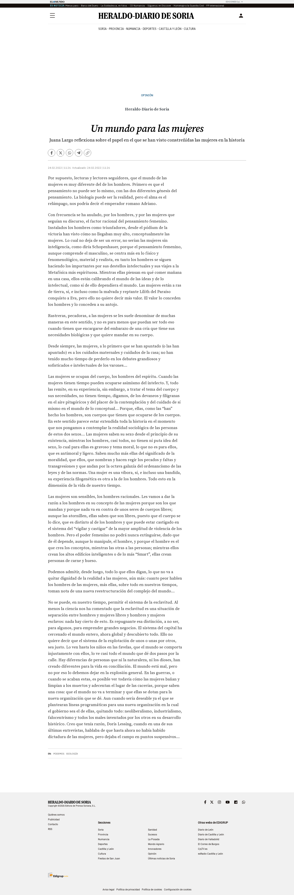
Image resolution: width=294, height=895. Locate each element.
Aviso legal (108, 889)
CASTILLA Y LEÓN (170, 29)
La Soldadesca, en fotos (114, 5)
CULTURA (190, 29)
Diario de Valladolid (208, 839)
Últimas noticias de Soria (161, 858)
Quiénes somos (56, 814)
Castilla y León (106, 849)
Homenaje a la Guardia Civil (189, 5)
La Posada (154, 839)
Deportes (103, 844)
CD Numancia (137, 5)
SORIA (102, 29)
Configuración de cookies (177, 889)
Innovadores (154, 849)
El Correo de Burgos (208, 844)
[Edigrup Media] (58, 875)
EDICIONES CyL (233, 2)
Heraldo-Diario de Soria (147, 109)
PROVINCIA (116, 29)
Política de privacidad (128, 889)
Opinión (147, 95)
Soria (101, 829)
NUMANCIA (133, 29)
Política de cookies (152, 889)
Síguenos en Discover (159, 5)
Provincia (103, 834)
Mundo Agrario (156, 844)
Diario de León (205, 829)
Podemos (58, 753)
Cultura (102, 853)
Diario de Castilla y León (211, 834)
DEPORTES (149, 29)
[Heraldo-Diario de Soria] (146, 16)
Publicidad (54, 819)
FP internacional (215, 5)
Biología (72, 753)
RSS (50, 829)
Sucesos (152, 834)
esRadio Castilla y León (210, 853)
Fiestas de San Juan (109, 858)
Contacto (53, 824)
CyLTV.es (202, 849)
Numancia (103, 839)
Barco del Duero (89, 5)
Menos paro (71, 5)
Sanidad (152, 829)
